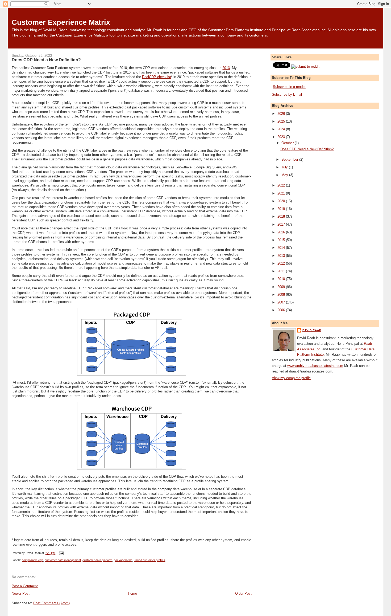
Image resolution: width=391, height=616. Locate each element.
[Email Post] (60, 552)
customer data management (63, 560)
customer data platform (97, 560)
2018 (281, 216)
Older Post (243, 593)
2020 (281, 201)
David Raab (311, 330)
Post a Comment (25, 586)
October (288, 143)
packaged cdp (123, 560)
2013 (226, 68)
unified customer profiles (149, 560)
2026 (281, 114)
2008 (281, 295)
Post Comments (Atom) (51, 603)
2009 (281, 287)
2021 (281, 193)
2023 (281, 137)
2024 (281, 129)
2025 (281, 121)
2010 (281, 279)
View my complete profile (291, 378)
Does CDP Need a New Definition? (46, 59)
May (285, 175)
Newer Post (21, 593)
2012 (281, 263)
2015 (281, 240)
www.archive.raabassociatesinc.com (315, 366)
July (285, 167)
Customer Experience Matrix (61, 22)
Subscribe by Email (287, 94)
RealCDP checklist (156, 77)
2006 (281, 310)
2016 (281, 232)
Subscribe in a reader (289, 87)
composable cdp (32, 560)
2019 (281, 209)
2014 (281, 248)
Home (132, 593)
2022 (281, 185)
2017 (281, 224)
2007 (281, 302)
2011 (281, 271)
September (290, 159)
